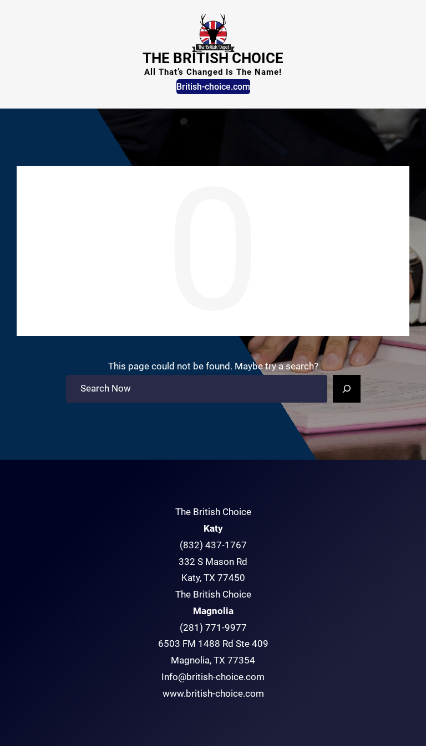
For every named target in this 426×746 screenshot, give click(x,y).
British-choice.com (213, 86)
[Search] (347, 389)
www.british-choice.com (213, 693)
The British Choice (213, 58)
